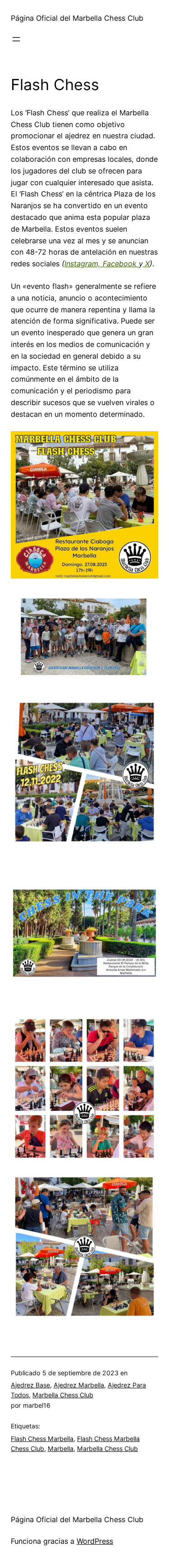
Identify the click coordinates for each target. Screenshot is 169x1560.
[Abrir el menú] (16, 39)
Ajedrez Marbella (79, 1385)
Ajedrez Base (30, 1385)
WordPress (95, 1541)
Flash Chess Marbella (42, 1438)
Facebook (118, 263)
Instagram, (82, 263)
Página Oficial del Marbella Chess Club (77, 18)
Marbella (60, 1448)
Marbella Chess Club (62, 1395)
